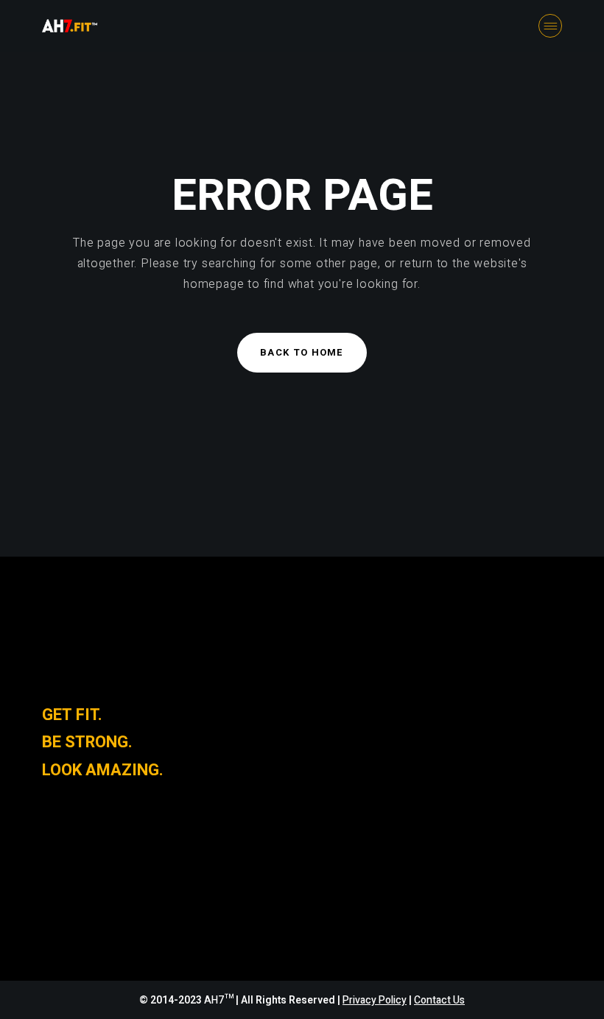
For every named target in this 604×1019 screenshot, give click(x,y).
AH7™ (220, 1000)
